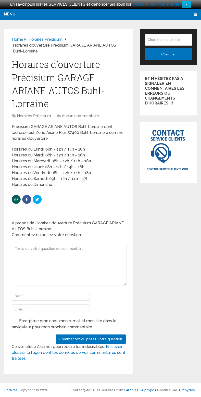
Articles (132, 390)
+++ (186, 4)
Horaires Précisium (34, 116)
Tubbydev (186, 390)
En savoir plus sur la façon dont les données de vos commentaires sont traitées (68, 352)
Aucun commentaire (80, 116)
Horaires (11, 390)
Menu (9, 14)
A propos (148, 390)
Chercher (168, 54)
